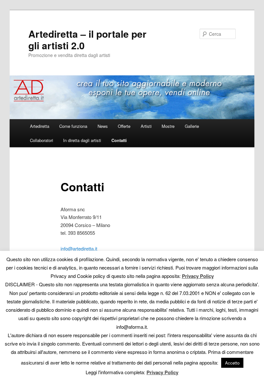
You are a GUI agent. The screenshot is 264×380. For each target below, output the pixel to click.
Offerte (124, 126)
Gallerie (192, 126)
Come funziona (73, 126)
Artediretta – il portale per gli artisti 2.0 (87, 39)
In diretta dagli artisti (82, 140)
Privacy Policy (198, 276)
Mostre (168, 126)
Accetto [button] (232, 363)
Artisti (146, 126)
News (103, 126)
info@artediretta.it (79, 248)
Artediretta (39, 126)
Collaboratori (41, 140)
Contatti (119, 140)
